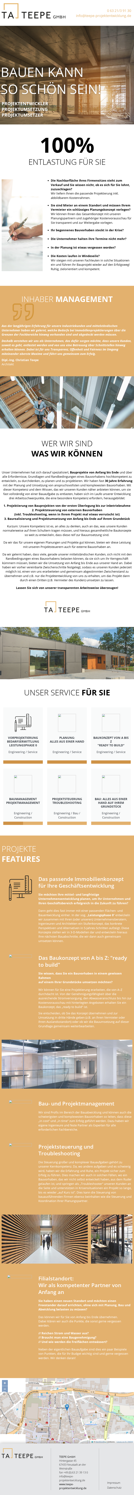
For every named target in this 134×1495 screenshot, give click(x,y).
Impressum (113, 1483)
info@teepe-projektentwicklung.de (103, 15)
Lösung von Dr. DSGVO (125, 1442)
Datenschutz (114, 1487)
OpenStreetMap (101, 1442)
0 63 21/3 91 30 (119, 10)
